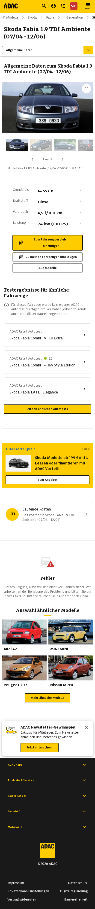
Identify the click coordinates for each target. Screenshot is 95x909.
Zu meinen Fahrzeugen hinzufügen (51, 257)
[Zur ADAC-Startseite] (11, 6)
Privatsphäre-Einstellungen (28, 891)
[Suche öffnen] (44, 6)
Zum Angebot (47, 480)
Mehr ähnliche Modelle (47, 698)
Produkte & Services (21, 780)
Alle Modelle (48, 268)
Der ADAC (14, 811)
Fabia (50, 17)
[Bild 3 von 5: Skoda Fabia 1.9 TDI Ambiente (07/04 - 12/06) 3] (65, 145)
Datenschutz (78, 883)
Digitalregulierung (74, 891)
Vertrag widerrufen (21, 899)
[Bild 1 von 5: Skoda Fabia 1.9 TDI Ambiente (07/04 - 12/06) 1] (17, 145)
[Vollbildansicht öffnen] (86, 88)
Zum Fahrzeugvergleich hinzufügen (51, 242)
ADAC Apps (15, 764)
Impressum (15, 883)
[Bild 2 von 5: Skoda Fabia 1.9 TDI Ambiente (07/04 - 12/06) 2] (41, 145)
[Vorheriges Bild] (32, 159)
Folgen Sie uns (17, 795)
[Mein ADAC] (53, 6)
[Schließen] (86, 728)
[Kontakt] (62, 6)
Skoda (32, 17)
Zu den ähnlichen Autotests (47, 409)
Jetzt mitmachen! (40, 747)
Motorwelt (15, 827)
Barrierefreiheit (76, 899)
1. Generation (73, 17)
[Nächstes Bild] (62, 159)
